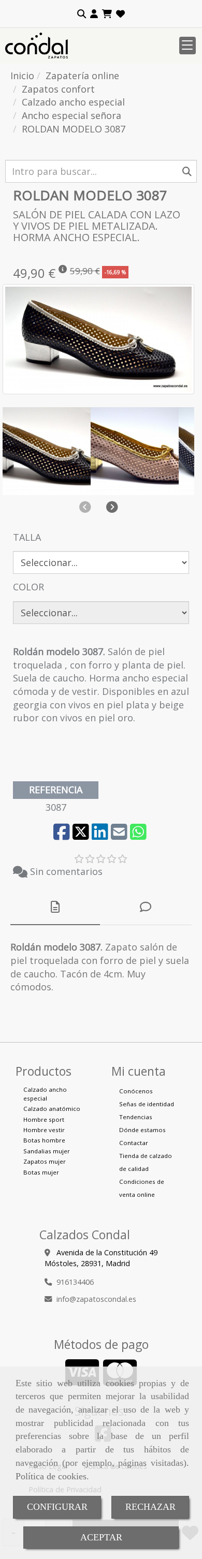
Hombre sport (43, 1119)
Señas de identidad (146, 1104)
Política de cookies (51, 1476)
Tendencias (135, 1117)
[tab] (55, 907)
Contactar (133, 1143)
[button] (94, 14)
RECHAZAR (150, 1507)
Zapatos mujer (44, 1161)
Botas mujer (41, 1172)
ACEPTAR (101, 1537)
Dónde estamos (142, 1130)
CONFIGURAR (57, 1507)
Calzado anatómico (51, 1108)
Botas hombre (44, 1140)
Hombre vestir (44, 1130)
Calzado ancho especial (45, 1094)
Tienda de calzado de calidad (145, 1162)
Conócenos (136, 1091)
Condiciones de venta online (141, 1188)
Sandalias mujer (46, 1151)
